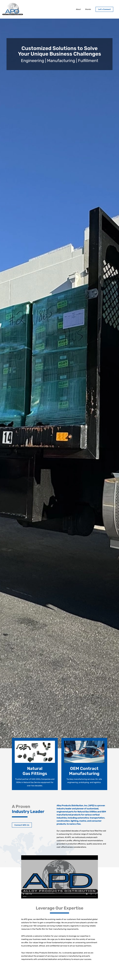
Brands (88, 9)
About (78, 9)
